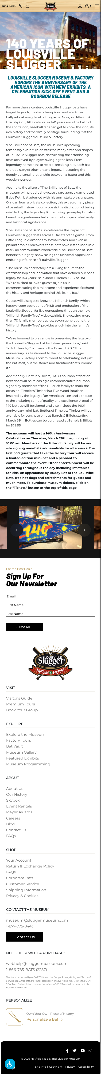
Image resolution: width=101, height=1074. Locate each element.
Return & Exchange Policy (30, 866)
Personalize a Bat (42, 1019)
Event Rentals (19, 806)
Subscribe (25, 627)
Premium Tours (20, 704)
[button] (10, 1064)
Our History (16, 794)
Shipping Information (26, 890)
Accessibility (86, 1066)
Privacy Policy (69, 977)
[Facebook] (67, 1050)
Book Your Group (22, 710)
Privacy (70, 1066)
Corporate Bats (20, 878)
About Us (14, 788)
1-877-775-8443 (20, 926)
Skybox (12, 800)
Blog (10, 824)
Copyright (55, 1066)
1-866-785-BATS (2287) (26, 969)
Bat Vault (14, 746)
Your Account (18, 860)
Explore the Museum (25, 734)
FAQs (11, 836)
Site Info (40, 1066)
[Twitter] (74, 1050)
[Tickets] (27, 6)
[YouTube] (83, 1050)
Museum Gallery (21, 752)
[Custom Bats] (20, 6)
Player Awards (19, 812)
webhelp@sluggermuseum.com (36, 963)
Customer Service (22, 884)
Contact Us (16, 830)
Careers (13, 818)
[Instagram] (90, 1050)
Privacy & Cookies (22, 896)
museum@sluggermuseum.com (37, 920)
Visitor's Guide (19, 698)
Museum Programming (28, 764)
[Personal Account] (80, 6)
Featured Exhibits (22, 758)
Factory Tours (18, 740)
